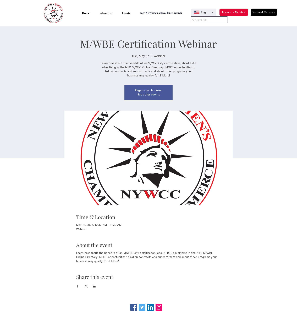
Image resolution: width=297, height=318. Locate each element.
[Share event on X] (86, 286)
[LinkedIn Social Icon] (150, 307)
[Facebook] (133, 307)
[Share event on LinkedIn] (94, 286)
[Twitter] (142, 307)
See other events (148, 94)
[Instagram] (159, 307)
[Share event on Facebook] (77, 286)
